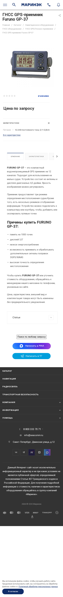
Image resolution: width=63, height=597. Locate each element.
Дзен (39, 452)
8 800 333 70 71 (32, 429)
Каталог (7, 371)
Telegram (23, 452)
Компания (8, 402)
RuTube (31, 452)
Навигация (9, 379)
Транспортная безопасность (20, 394)
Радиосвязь (10, 386)
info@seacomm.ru (33, 435)
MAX (47, 452)
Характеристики (36, 156)
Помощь (7, 418)
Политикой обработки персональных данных (38, 587)
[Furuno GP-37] (31, 64)
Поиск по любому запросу (31, 336)
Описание (15, 156)
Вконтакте (16, 452)
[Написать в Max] (31, 346)
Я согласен (13, 591)
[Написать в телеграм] (31, 358)
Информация (10, 410)
